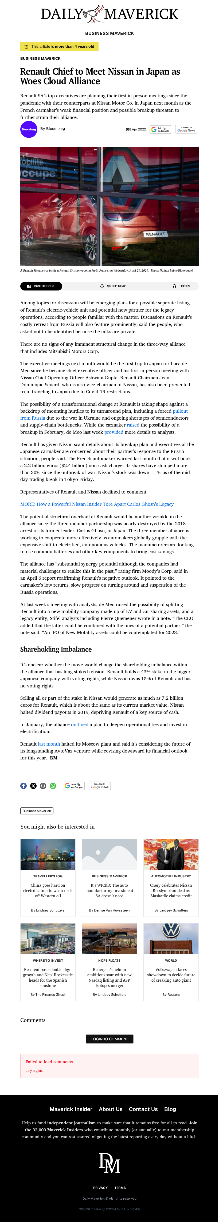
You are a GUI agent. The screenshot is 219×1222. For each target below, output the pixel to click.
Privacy (100, 1188)
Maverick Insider (71, 1109)
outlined (79, 724)
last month (49, 744)
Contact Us (143, 1109)
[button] (160, 129)
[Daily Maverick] (109, 14)
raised (133, 425)
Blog (170, 1109)
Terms (120, 1188)
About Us (111, 1109)
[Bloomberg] (28, 128)
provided (113, 432)
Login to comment (109, 1039)
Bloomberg (55, 128)
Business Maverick (37, 811)
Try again (35, 1070)
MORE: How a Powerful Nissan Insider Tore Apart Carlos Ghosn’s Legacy (97, 504)
